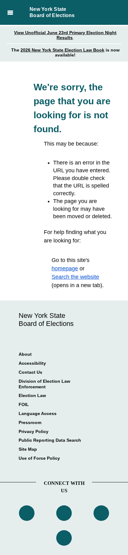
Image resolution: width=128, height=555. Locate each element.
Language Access (38, 413)
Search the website (75, 277)
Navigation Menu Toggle (10, 12)
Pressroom (30, 422)
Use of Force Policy (39, 458)
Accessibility (32, 363)
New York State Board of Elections (52, 12)
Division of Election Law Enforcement (44, 384)
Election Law (32, 395)
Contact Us (30, 372)
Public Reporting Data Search (50, 440)
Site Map (28, 449)
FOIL (24, 404)
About (25, 354)
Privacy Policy (33, 431)
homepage (65, 268)
